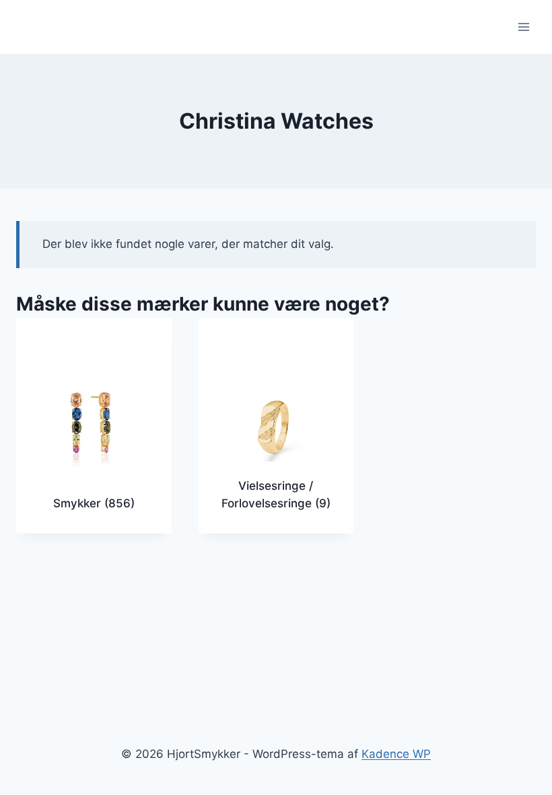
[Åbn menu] (523, 26)
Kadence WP (396, 754)
